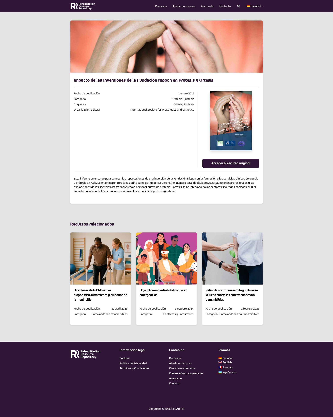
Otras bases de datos (182, 368)
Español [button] (255, 6)
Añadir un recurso (184, 6)
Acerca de (207, 6)
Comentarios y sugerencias (186, 373)
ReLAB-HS (177, 408)
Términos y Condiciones (134, 368)
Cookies (125, 358)
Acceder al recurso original (230, 163)
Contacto (225, 6)
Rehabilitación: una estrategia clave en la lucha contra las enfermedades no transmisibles (232, 295)
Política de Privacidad (133, 363)
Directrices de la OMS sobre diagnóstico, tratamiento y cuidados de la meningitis (100, 295)
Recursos (161, 6)
